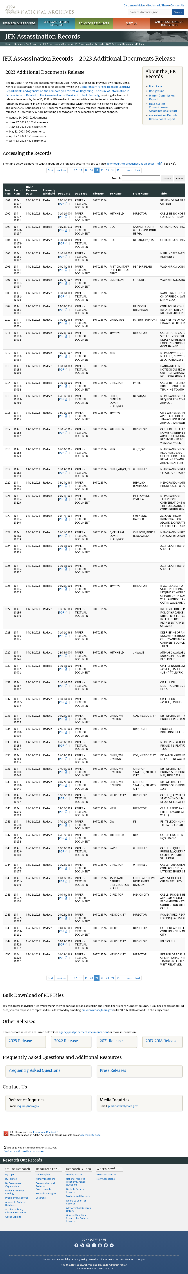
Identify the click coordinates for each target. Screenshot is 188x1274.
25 (118, 170)
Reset (179, 178)
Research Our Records (18, 23)
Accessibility (63, 1259)
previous (61, 170)
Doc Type (81, 193)
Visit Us (131, 23)
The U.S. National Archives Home (40, 9)
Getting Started (74, 1174)
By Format (11, 1178)
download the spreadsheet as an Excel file (132, 163)
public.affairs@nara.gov (123, 1106)
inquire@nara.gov (28, 1106)
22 (102, 170)
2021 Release (111, 1041)
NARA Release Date (31, 190)
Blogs (106, 1245)
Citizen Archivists (135, 5)
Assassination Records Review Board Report (163, 117)
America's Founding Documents (169, 23)
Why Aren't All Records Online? (78, 1209)
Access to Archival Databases (15, 1203)
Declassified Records (78, 1196)
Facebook (76, 1245)
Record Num (18, 191)
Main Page (155, 86)
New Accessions (106, 1178)
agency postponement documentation (83, 1032)
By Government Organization (13, 1185)
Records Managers (46, 1193)
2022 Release (66, 1041)
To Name (116, 193)
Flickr (111, 1245)
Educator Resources (94, 23)
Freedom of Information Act (104, 1259)
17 (75, 170)
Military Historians (45, 1178)
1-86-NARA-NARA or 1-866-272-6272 (94, 1268)
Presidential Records (16, 1197)
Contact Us (177, 5)
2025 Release (20, 1041)
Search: (116, 178)
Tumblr (94, 1245)
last (137, 170)
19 (86, 170)
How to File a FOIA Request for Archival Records (77, 1218)
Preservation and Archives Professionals (45, 1186)
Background (156, 91)
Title (163, 193)
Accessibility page (90, 1135)
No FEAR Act (127, 1259)
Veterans (41, 1197)
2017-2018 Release (161, 1041)
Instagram (88, 1245)
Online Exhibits (13, 1216)
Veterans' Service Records (56, 23)
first (50, 170)
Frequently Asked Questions (34, 1070)
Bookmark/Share (158, 5)
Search (178, 12)
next (130, 170)
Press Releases (113, 1070)
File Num (98, 193)
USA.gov (140, 1259)
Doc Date (64, 193)
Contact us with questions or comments (25, 1151)
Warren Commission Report (162, 97)
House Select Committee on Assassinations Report (163, 107)
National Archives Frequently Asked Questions (76, 1181)
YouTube (100, 1245)
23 (107, 170)
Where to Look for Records (76, 1202)
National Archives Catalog (14, 1192)
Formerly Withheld (49, 191)
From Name (141, 193)
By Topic (10, 1174)
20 (91, 170)
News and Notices (107, 1174)
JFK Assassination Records (57, 44)
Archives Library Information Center (15, 1211)
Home (9, 44)
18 (80, 170)
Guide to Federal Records (75, 1190)
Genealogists (43, 1174)
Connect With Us (94, 1239)
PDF (61, 203)
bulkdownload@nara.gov (97, 1010)
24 (112, 170)
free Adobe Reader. (44, 1132)
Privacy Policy (79, 1259)
